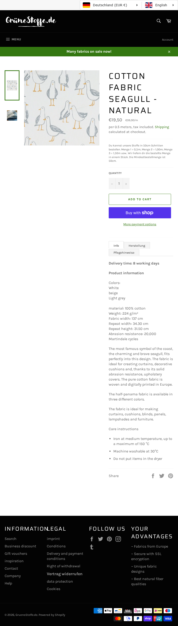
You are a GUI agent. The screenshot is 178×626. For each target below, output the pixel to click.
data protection (60, 581)
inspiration (14, 561)
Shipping (162, 127)
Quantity (115, 173)
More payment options (139, 224)
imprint (53, 538)
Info (116, 245)
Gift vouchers (16, 553)
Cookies (53, 589)
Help (8, 583)
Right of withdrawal (63, 566)
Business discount (20, 546)
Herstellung (137, 245)
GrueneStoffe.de (27, 614)
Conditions (56, 546)
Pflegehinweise (124, 252)
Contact (11, 568)
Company (13, 576)
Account (167, 39)
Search (10, 538)
